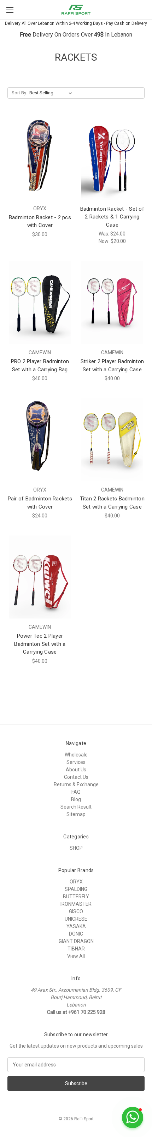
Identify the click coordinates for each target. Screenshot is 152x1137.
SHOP (76, 848)
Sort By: (19, 92)
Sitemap (76, 814)
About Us (76, 769)
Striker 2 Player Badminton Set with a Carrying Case (112, 365)
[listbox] (52, 93)
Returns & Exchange (76, 784)
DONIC (76, 934)
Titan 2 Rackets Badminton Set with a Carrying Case (112, 502)
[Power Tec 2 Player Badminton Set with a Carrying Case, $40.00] (39, 577)
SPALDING (76, 889)
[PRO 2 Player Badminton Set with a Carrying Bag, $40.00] (39, 302)
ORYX (76, 881)
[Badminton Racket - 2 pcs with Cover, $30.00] (39, 158)
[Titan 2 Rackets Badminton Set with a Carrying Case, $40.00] (112, 439)
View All (76, 956)
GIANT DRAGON (76, 941)
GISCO (76, 911)
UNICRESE (76, 919)
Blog (76, 799)
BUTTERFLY (76, 896)
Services (76, 762)
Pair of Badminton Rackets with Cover (40, 502)
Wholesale (76, 755)
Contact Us (76, 777)
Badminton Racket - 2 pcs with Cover (40, 221)
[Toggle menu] (9, 10)
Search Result (76, 807)
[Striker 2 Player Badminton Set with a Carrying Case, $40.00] (112, 302)
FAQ (76, 792)
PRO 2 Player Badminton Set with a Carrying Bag (40, 365)
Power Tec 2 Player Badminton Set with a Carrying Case (39, 644)
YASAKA (76, 926)
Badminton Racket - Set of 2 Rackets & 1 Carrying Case (112, 217)
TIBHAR (76, 949)
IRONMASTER (76, 904)
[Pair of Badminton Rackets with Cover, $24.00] (39, 439)
